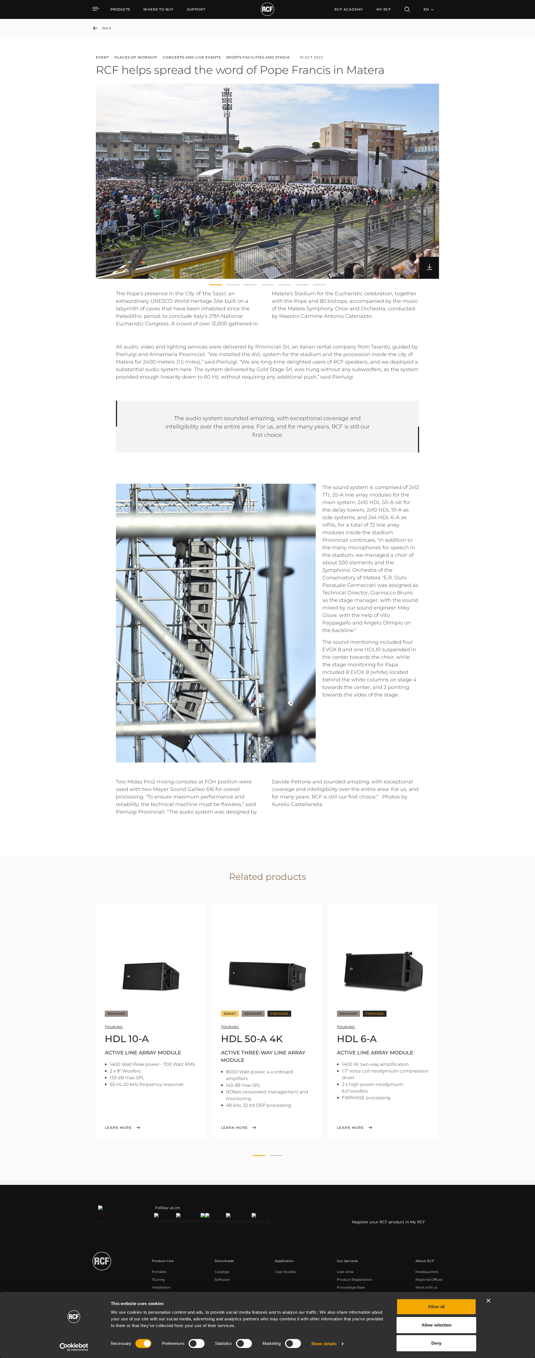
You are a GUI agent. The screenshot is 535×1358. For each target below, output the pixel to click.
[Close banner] (488, 1301)
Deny (436, 1343)
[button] (215, 285)
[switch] (197, 1343)
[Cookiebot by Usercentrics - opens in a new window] (74, 1347)
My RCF (383, 9)
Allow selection (436, 1325)
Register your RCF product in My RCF (388, 1221)
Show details (324, 1343)
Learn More (118, 1128)
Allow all (436, 1306)
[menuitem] (158, 9)
